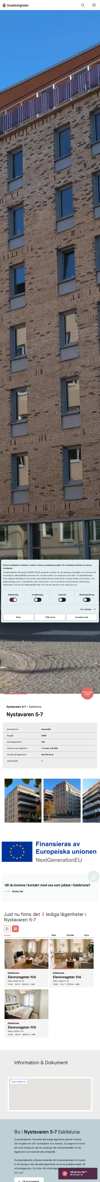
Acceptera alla (81, 617)
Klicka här (17, 891)
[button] (93, 829)
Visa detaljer (86, 609)
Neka (18, 617)
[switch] (37, 600)
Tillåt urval (50, 617)
